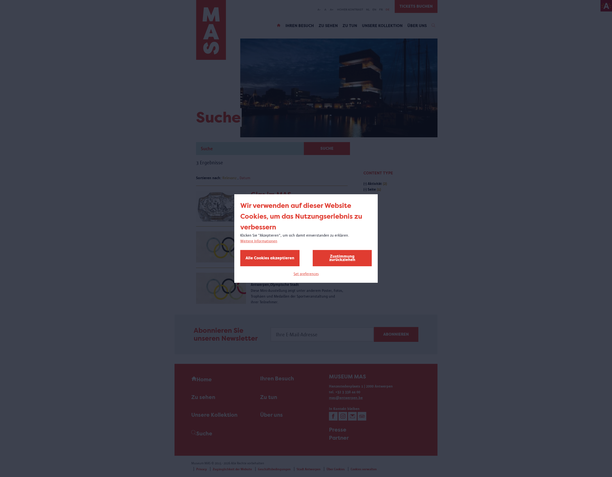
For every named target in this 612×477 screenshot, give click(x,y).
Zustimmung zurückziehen (342, 258)
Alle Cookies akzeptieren (270, 258)
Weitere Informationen (258, 241)
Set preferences (306, 274)
